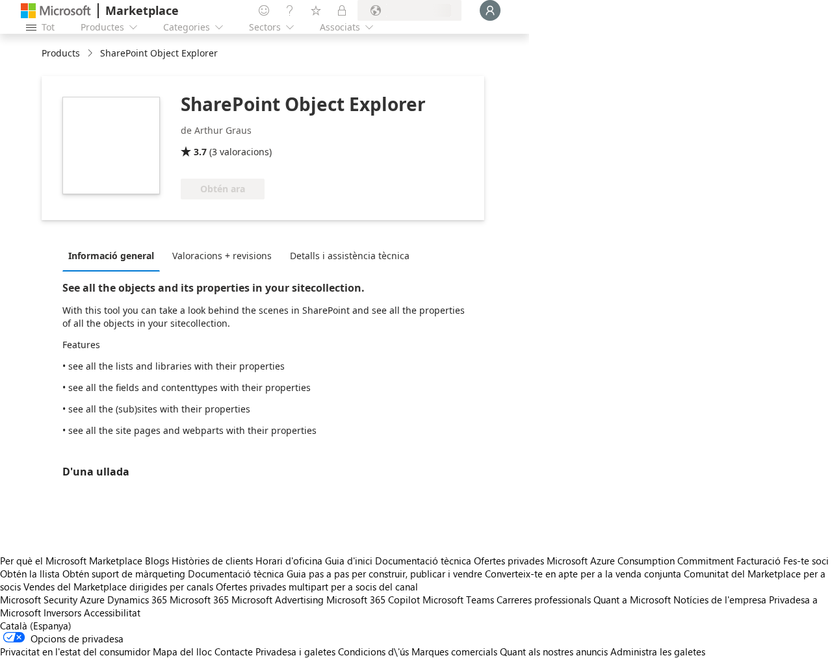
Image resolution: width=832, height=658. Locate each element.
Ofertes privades (509, 560)
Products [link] (61, 53)
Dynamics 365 (137, 599)
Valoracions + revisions (222, 255)
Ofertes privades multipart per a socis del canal (317, 586)
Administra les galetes (657, 651)
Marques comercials (454, 651)
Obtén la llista (30, 573)
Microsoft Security (38, 599)
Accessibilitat (112, 612)
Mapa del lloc (182, 651)
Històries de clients (212, 560)
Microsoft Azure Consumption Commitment (641, 560)
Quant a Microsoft (632, 599)
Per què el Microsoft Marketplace (71, 560)
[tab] (114, 255)
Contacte (233, 651)
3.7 (200, 152)
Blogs (157, 560)
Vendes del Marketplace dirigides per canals (118, 586)
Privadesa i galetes (295, 651)
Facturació (758, 560)
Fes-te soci (806, 560)
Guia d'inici (348, 560)
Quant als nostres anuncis (554, 651)
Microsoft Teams (458, 599)
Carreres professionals (544, 599)
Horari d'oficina (288, 560)
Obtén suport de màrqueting (123, 573)
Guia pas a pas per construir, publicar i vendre (384, 573)
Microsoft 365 (199, 599)
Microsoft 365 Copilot (373, 599)
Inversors (62, 612)
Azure (92, 599)
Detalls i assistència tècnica (350, 255)
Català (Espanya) (36, 625)
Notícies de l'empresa (719, 599)
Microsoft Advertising (277, 599)
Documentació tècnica (423, 560)
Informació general (111, 255)
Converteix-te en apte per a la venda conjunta (583, 573)
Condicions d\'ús (373, 651)
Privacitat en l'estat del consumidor (75, 651)
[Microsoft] (56, 10)
